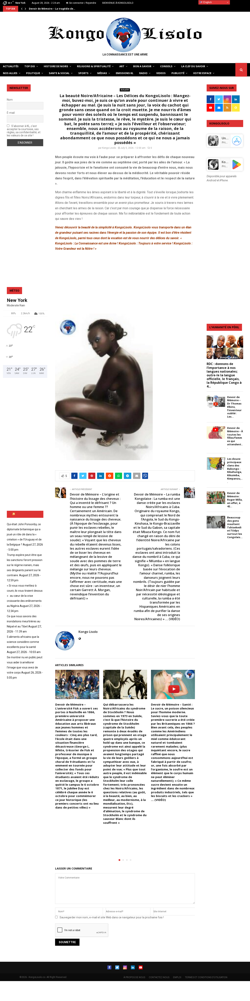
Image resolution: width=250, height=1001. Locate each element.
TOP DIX (29, 66)
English (207, 2)
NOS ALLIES (10, 73)
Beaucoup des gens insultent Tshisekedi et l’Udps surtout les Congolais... (235, 527)
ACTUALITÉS (11, 66)
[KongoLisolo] (213, 168)
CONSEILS (166, 66)
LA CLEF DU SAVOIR (193, 66)
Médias (102, 73)
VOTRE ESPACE (202, 73)
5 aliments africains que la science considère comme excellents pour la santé (23, 642)
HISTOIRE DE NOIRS (56, 66)
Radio (143, 73)
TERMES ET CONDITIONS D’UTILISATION (206, 977)
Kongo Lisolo (109, 148)
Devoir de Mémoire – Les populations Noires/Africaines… (64, 8)
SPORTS (83, 73)
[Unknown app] (213, 145)
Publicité (177, 73)
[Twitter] (117, 967)
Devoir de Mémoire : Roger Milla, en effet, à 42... (235, 499)
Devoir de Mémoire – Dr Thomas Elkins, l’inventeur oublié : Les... (234, 407)
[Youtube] (141, 967)
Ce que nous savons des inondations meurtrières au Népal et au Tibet (23, 621)
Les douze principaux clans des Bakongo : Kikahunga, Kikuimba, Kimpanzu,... (235, 470)
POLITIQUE (33, 73)
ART (121, 66)
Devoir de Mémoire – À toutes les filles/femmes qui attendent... (235, 437)
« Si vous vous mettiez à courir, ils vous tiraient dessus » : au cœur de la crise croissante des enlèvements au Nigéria (25, 595)
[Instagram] (125, 967)
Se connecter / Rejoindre (82, 3)
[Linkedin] (133, 967)
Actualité (125, 90)
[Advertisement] (125, 282)
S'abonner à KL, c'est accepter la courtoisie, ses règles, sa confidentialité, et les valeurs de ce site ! (23, 130)
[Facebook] (109, 967)
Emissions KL (124, 73)
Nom (10, 99)
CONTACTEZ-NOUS (159, 977)
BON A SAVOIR (142, 66)
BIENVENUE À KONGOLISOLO (117, 3)
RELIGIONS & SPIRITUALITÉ (94, 66)
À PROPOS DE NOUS (134, 977)
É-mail (11, 112)
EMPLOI (177, 977)
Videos (161, 73)
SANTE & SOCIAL (59, 73)
